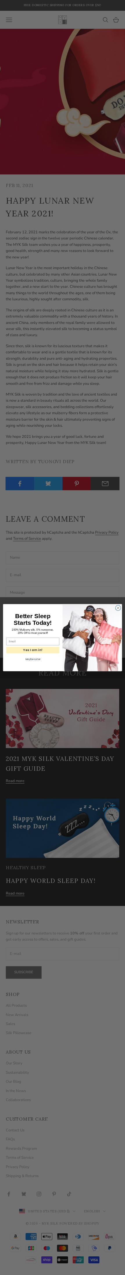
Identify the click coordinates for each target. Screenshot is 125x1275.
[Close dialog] (118, 607)
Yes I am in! (32, 650)
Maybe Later (32, 659)
